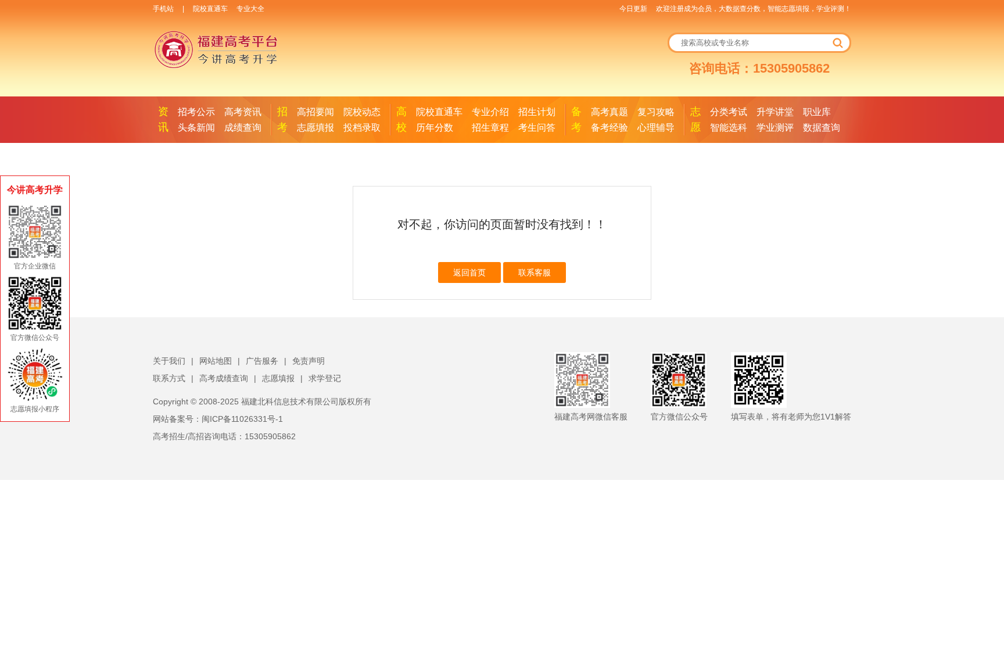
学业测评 (775, 127)
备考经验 (609, 127)
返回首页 (469, 272)
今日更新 (633, 9)
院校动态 (362, 112)
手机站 (163, 9)
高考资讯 (242, 112)
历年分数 (434, 127)
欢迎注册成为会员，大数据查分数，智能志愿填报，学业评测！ (753, 9)
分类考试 (728, 112)
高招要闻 (315, 112)
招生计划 (536, 112)
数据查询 (821, 127)
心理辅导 (656, 127)
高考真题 (609, 112)
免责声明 (308, 360)
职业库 (817, 112)
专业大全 (250, 9)
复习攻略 (656, 112)
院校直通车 (210, 9)
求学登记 (325, 378)
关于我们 (169, 360)
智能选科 (728, 127)
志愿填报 (315, 127)
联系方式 (169, 378)
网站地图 (215, 360)
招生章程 (490, 127)
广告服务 (262, 360)
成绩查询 (242, 127)
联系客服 (534, 272)
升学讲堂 (775, 112)
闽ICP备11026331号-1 (242, 419)
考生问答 (536, 127)
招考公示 (196, 112)
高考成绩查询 (223, 378)
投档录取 (362, 127)
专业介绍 (490, 112)
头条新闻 (196, 127)
